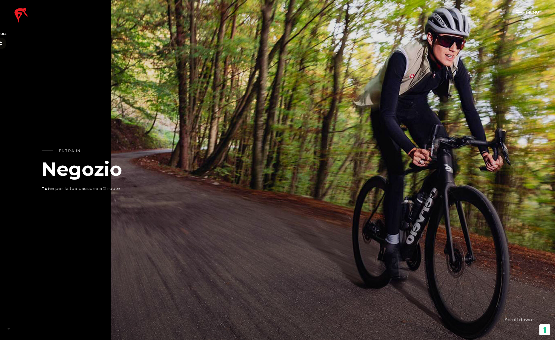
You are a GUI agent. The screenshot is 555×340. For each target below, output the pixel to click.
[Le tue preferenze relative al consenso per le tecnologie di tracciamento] (544, 329)
